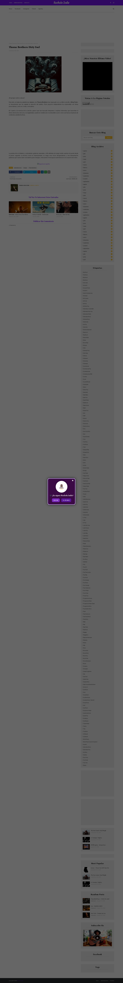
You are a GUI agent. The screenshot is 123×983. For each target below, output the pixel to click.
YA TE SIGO (66, 500)
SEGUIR (55, 500)
